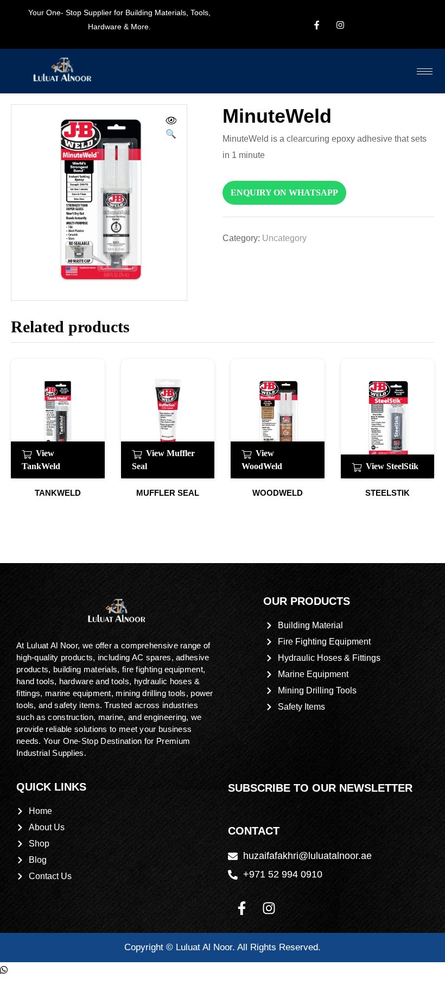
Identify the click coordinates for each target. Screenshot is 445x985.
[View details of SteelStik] (388, 418)
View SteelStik (392, 466)
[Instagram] (268, 908)
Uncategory (284, 238)
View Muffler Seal (163, 460)
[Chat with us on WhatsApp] (4, 970)
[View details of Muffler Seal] (168, 418)
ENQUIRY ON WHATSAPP (284, 192)
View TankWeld (41, 460)
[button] (171, 128)
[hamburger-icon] (424, 71)
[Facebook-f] (241, 908)
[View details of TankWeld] (58, 418)
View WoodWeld (261, 460)
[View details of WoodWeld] (278, 418)
